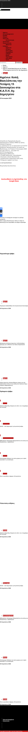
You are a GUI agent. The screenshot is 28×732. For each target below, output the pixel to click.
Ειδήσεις (5, 46)
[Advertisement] (14, 237)
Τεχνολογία (9, 56)
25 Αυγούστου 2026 (5, 537)
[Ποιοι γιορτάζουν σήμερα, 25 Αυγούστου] (5, 469)
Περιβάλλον (9, 52)
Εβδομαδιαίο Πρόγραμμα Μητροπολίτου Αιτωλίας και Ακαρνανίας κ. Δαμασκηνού (14, 441)
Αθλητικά (8, 44)
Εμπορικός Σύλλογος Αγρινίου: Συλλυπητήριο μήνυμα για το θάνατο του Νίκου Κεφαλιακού (12, 343)
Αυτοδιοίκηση (10, 40)
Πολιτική (5, 38)
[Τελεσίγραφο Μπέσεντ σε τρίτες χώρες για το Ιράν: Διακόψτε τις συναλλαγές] (5, 451)
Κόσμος (5, 37)
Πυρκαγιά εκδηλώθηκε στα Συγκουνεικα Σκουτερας (14, 305)
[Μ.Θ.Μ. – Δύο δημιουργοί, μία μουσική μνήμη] (4, 419)
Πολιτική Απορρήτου (8, 719)
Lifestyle (8, 53)
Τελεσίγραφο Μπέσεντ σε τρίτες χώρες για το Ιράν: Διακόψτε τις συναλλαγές (13, 459)
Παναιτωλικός (7, 43)
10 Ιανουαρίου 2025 (6, 98)
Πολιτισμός (9, 50)
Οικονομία (6, 41)
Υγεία (7, 60)
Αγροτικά (8, 47)
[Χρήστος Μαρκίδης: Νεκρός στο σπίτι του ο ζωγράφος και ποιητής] (5, 399)
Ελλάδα (5, 35)
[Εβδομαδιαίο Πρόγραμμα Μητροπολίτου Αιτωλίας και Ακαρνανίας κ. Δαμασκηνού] (5, 433)
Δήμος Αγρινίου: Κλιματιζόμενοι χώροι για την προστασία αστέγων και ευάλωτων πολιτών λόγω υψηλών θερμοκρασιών (13, 384)
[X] (14, 211)
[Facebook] (14, 209)
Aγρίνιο (5, 73)
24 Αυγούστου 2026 (5, 308)
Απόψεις (8, 49)
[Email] (14, 213)
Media (7, 55)
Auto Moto (9, 58)
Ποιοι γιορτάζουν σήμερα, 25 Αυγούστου (10, 476)
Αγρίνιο (5, 32)
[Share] (14, 216)
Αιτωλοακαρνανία (8, 34)
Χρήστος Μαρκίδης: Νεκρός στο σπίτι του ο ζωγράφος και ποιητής (14, 406)
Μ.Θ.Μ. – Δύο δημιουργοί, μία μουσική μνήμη (11, 426)
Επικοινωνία (6, 721)
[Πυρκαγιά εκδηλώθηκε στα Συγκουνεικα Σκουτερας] (14, 298)
